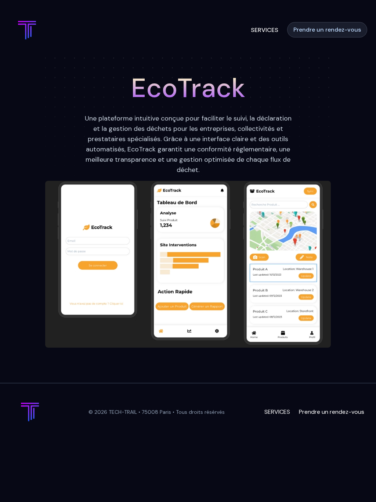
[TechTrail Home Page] (27, 30)
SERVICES (264, 30)
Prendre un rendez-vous (327, 29)
